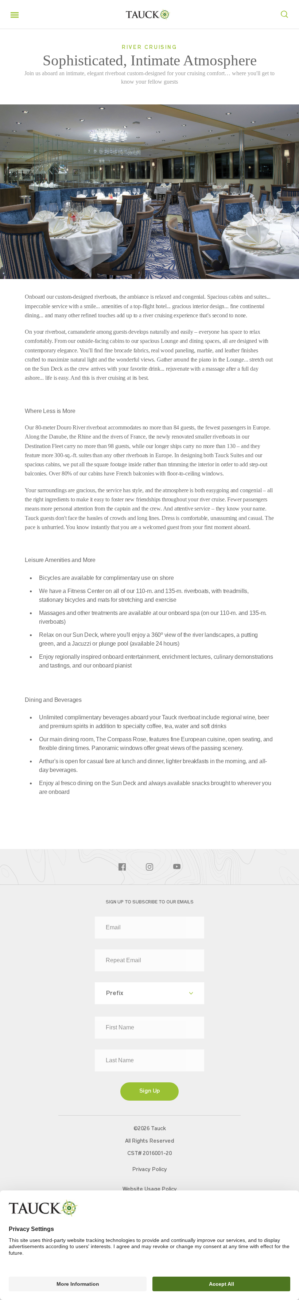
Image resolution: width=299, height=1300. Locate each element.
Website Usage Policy (150, 1189)
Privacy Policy (149, 1170)
